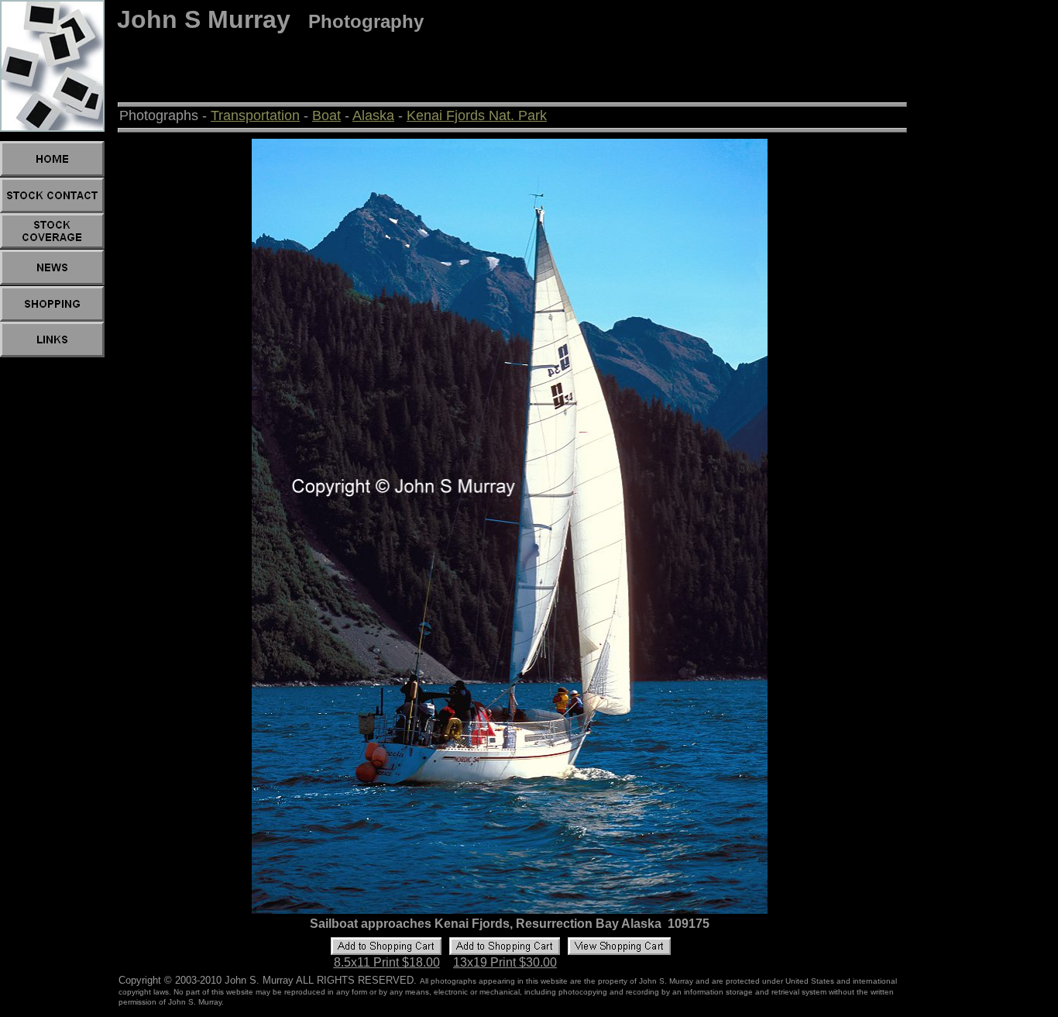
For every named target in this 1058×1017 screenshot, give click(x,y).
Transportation (255, 115)
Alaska (373, 115)
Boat (326, 115)
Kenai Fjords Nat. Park (477, 115)
